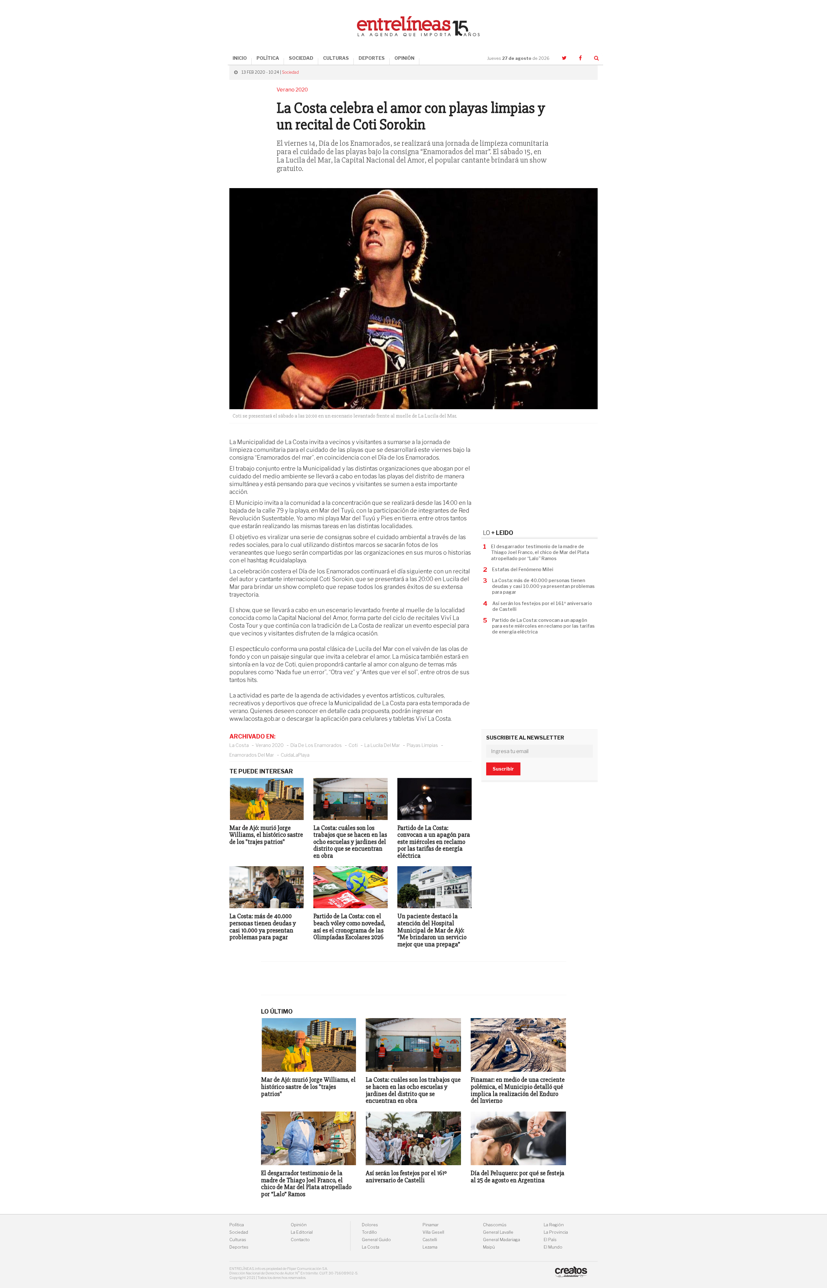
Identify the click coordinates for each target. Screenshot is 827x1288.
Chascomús (495, 1224)
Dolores (370, 1224)
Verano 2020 (270, 745)
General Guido (376, 1239)
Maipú (489, 1247)
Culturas (237, 1239)
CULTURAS (336, 58)
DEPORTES (372, 58)
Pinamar (431, 1224)
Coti (353, 745)
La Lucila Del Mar (382, 745)
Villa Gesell (433, 1232)
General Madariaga (501, 1239)
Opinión (299, 1224)
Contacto (300, 1239)
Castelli (430, 1239)
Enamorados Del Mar (251, 755)
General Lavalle (498, 1232)
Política (236, 1224)
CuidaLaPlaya (295, 755)
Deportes (238, 1247)
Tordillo (369, 1232)
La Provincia (556, 1232)
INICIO (240, 58)
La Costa (239, 745)
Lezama (430, 1247)
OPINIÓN (404, 58)
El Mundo (553, 1247)
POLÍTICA (267, 58)
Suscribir (503, 769)
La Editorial (302, 1232)
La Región (554, 1224)
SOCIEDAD (301, 58)
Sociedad (290, 72)
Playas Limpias (422, 745)
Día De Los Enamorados (316, 745)
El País (550, 1239)
